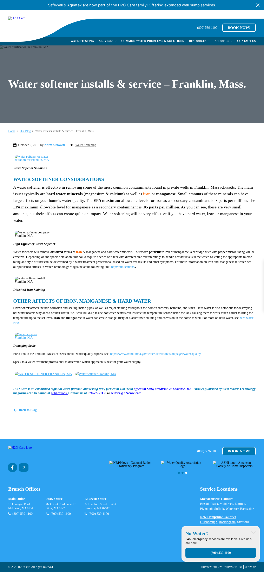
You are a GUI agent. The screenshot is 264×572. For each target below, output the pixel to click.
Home (11, 131)
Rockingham (227, 522)
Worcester (232, 508)
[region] (182, 467)
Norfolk (240, 503)
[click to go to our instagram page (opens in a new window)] (24, 467)
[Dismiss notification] (258, 5)
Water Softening (85, 145)
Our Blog (25, 131)
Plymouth (206, 508)
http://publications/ (123, 267)
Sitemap (250, 567)
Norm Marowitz (54, 145)
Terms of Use (233, 567)
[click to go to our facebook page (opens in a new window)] (12, 467)
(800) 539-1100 (207, 27)
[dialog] (221, 544)
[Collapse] (253, 532)
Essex (214, 503)
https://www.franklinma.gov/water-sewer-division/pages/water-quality (155, 354)
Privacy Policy (211, 567)
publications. (59, 393)
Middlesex (226, 503)
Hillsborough (208, 522)
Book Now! (239, 28)
